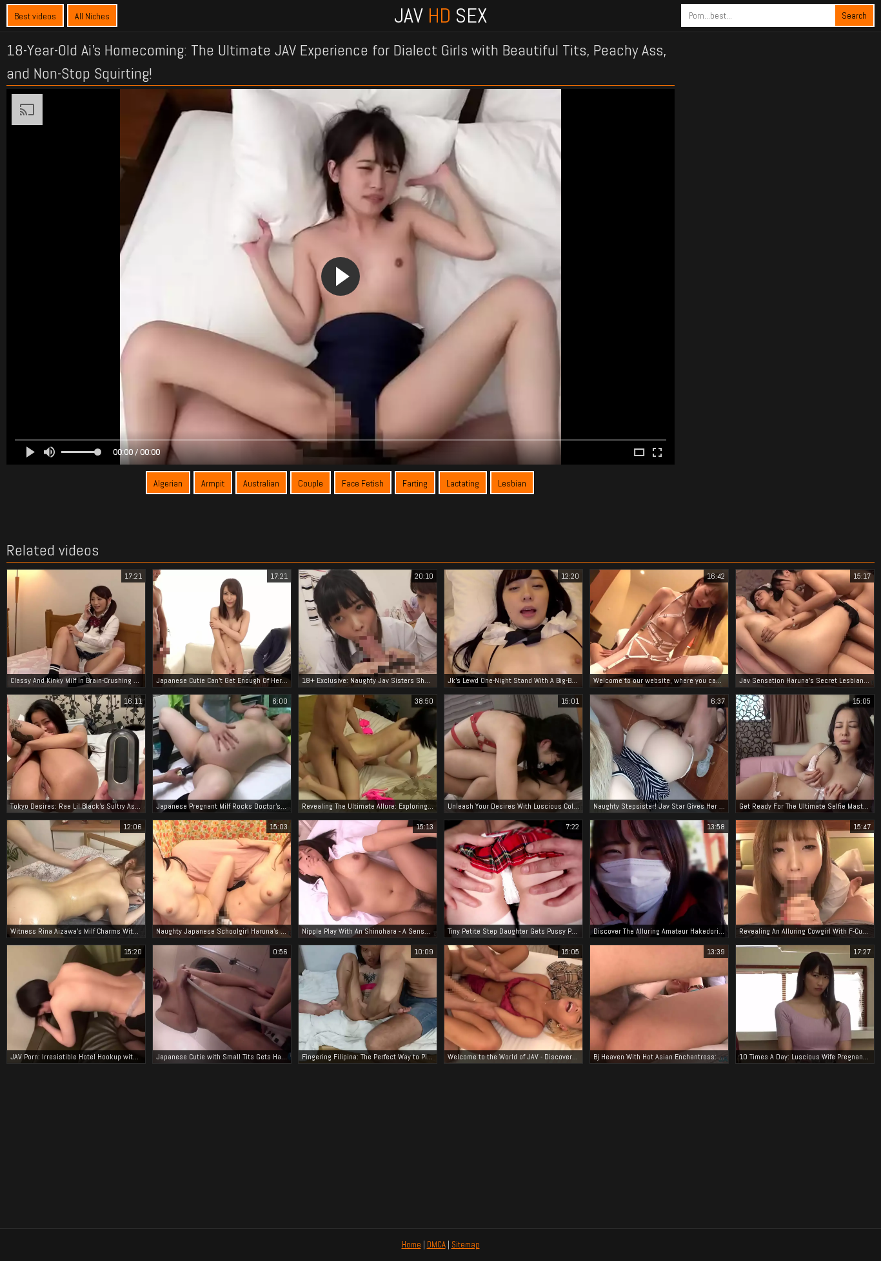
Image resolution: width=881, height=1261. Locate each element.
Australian (261, 483)
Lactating (462, 483)
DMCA (436, 1244)
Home (411, 1244)
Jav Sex (440, 15)
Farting (415, 483)
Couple (310, 483)
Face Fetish (363, 483)
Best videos (35, 16)
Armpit (212, 483)
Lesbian (512, 483)
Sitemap (465, 1244)
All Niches (92, 16)
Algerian (168, 483)
